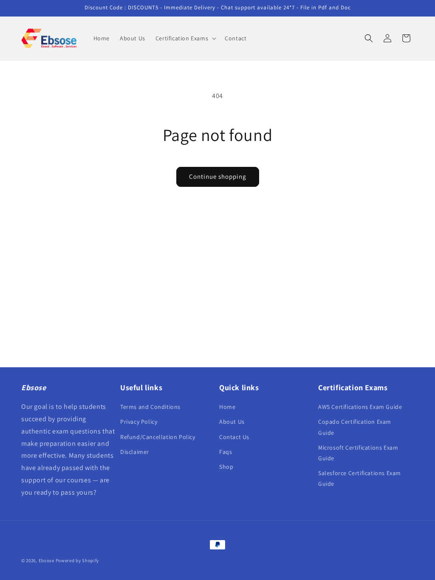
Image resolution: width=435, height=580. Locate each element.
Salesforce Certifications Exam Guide (359, 478)
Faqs (225, 452)
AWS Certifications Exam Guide (360, 407)
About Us (232, 421)
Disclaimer (134, 452)
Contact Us (234, 437)
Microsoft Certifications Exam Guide (358, 453)
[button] (185, 38)
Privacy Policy (138, 421)
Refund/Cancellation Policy (157, 437)
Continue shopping (217, 176)
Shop (226, 466)
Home (227, 407)
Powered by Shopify (77, 560)
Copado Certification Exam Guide (354, 427)
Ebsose (46, 560)
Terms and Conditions (150, 407)
